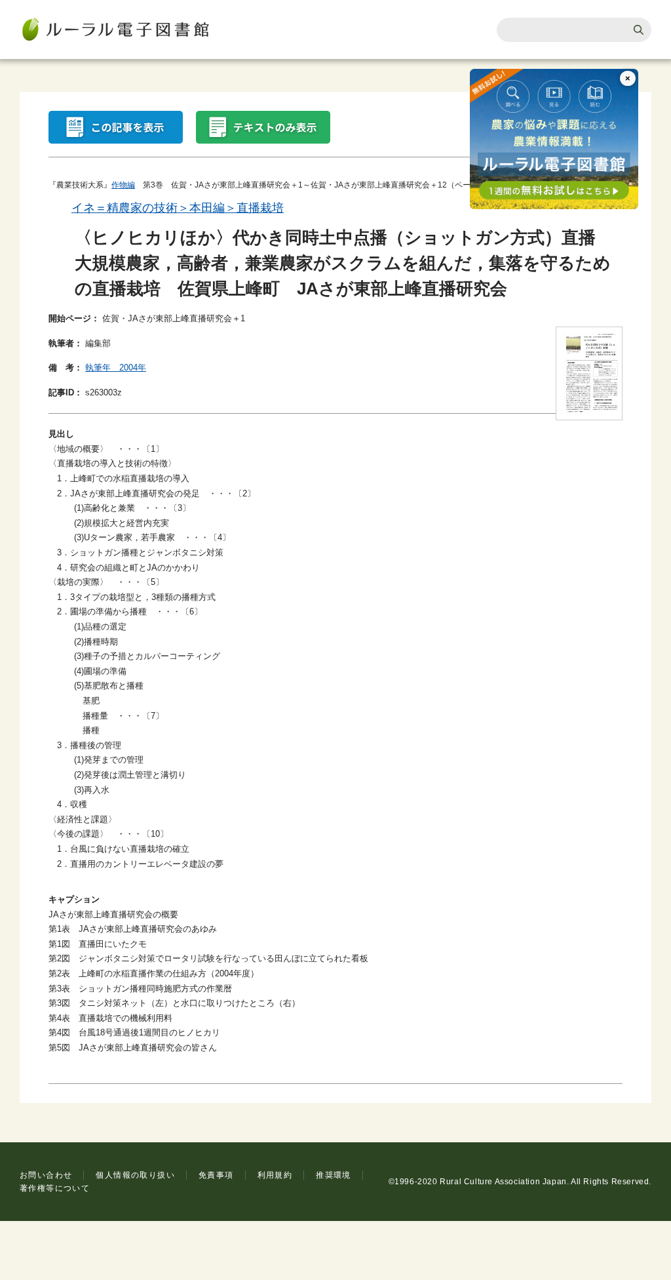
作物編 (123, 185)
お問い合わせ (46, 1175)
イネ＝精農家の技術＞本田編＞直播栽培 (177, 207)
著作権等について (55, 1188)
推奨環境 (333, 1175)
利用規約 (275, 1175)
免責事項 (216, 1175)
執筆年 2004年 (115, 367)
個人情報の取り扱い (135, 1175)
